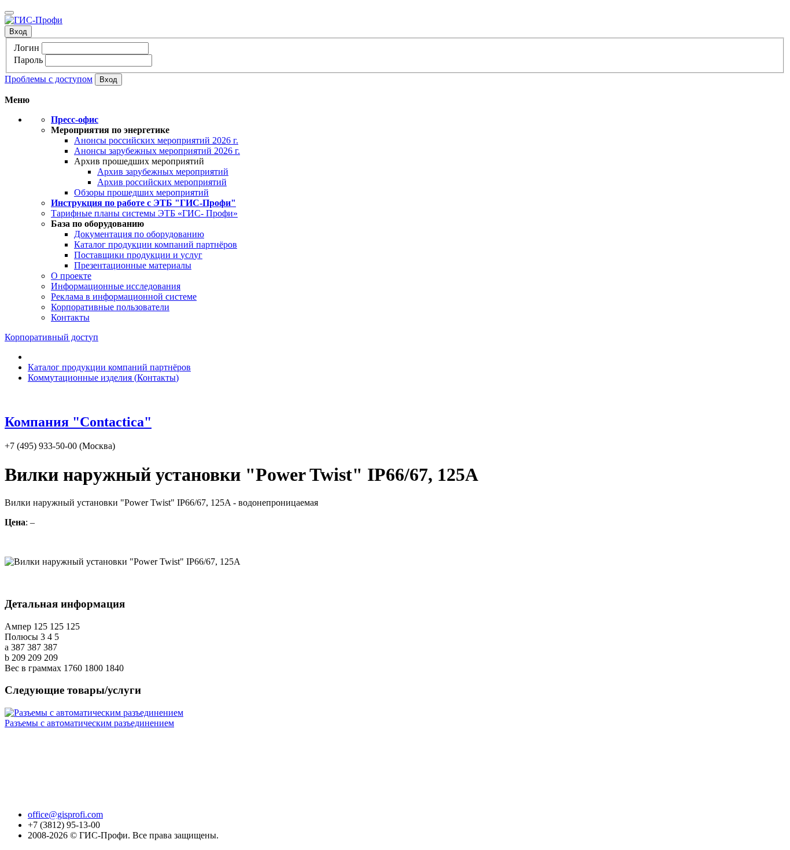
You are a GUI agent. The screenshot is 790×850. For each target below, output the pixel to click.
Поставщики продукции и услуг (138, 255)
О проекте (71, 276)
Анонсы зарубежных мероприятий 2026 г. (157, 151)
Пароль (28, 60)
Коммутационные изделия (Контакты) (103, 377)
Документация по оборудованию (139, 234)
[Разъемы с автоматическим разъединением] (94, 712)
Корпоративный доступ (51, 337)
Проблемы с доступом (49, 79)
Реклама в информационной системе (124, 296)
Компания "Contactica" (78, 421)
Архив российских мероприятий (162, 182)
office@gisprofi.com (65, 814)
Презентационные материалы (132, 265)
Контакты (70, 317)
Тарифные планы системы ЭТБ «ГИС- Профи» (144, 213)
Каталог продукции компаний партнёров (155, 244)
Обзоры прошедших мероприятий (141, 192)
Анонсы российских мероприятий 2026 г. (156, 140)
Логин (26, 48)
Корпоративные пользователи (110, 307)
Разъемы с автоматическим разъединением (89, 723)
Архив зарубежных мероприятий (162, 171)
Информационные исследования (115, 286)
